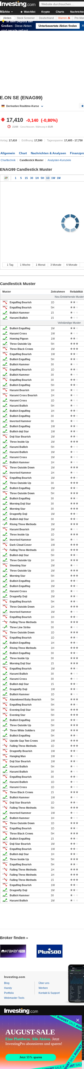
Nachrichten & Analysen (48, 153)
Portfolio (9, 992)
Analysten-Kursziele (59, 160)
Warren (62, 18)
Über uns (44, 983)
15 (26, 178)
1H (37, 178)
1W (53, 178)
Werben (43, 988)
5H (42, 178)
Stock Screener (26, 18)
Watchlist (29, 11)
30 (31, 178)
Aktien (7, 18)
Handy (8, 988)
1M (59, 178)
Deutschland (46, 18)
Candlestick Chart (6, 178)
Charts (60, 11)
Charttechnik (8, 160)
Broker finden (12, 938)
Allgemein (7, 153)
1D (48, 178)
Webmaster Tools (14, 997)
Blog (6, 983)
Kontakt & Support (49, 992)
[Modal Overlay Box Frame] (41, 1042)
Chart (23, 153)
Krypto (45, 11)
